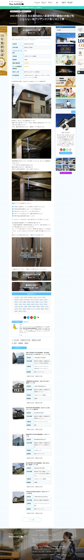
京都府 (69, 540)
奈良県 (72, 540)
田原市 (24, 311)
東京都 (47, 540)
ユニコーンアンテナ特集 (53, 546)
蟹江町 (24, 304)
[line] (34, 317)
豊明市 (16, 302)
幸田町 (38, 309)
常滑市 (45, 304)
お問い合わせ (44, 554)
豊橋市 (42, 309)
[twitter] (25, 317)
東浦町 (29, 306)
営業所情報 (64, 554)
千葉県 (58, 540)
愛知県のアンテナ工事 (36, 340)
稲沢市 (25, 297)
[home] (21, 335)
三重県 (40, 540)
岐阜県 (37, 540)
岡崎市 (38, 306)
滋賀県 (34, 541)
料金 (54, 535)
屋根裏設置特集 (62, 546)
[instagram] (20, 335)
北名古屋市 (26, 299)
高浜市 (20, 309)
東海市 (33, 304)
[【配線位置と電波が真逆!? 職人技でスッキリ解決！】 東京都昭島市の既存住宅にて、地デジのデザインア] (66, 168)
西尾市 (24, 309)
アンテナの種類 (35, 544)
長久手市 (32, 299)
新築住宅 (26, 343)
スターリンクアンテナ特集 (38, 548)
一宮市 (21, 297)
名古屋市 (17, 297)
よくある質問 (55, 551)
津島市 (45, 302)
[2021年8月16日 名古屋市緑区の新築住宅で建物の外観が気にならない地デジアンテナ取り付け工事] (28, 317)
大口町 (20, 302)
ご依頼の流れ (34, 551)
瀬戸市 (37, 299)
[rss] (64, 149)
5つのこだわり (34, 535)
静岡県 (44, 540)
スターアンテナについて (66, 153)
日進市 (21, 299)
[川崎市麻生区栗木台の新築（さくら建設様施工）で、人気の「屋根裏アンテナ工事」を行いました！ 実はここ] (59, 168)
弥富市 (16, 304)
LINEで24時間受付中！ (43, 530)
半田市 (41, 304)
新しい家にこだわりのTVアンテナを (15, 533)
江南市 (45, 299)
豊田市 (34, 306)
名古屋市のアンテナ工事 (25, 340)
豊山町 (33, 302)
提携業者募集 (52, 554)
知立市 (16, 309)
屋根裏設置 (21, 343)
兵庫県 (65, 540)
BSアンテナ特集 (45, 546)
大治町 (20, 304)
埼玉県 (51, 540)
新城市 (16, 311)
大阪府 (62, 540)
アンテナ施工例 (49, 535)
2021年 (15, 343)
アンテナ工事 (16, 340)
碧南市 (28, 309)
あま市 (41, 302)
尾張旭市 (30, 297)
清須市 (41, 299)
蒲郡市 (20, 311)
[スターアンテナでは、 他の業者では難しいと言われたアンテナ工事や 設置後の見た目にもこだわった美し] (59, 161)
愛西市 (37, 302)
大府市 (16, 306)
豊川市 (46, 309)
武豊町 (25, 306)
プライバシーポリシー (36, 554)
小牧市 (43, 297)
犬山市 (39, 297)
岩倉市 (35, 297)
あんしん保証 (41, 551)
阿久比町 (21, 306)
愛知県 (34, 540)
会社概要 (58, 554)
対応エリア (34, 538)
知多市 (37, 304)
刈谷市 (46, 306)
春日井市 (17, 299)
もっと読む (32, 519)
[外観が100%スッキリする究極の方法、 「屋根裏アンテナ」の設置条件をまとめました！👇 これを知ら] (72, 161)
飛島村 (28, 304)
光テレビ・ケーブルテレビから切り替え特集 (52, 548)
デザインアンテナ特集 (37, 546)
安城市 (42, 306)
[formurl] (67, 149)
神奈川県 (54, 540)
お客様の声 (41, 535)
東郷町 (28, 302)
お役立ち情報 (48, 551)
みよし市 (33, 309)
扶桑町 (24, 302)
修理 (62, 548)
